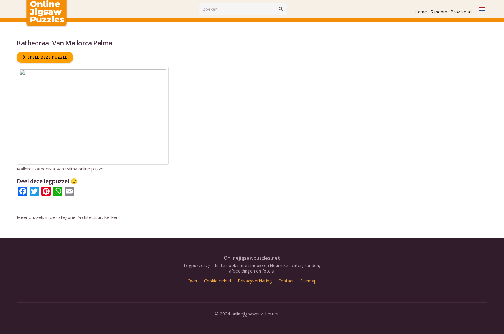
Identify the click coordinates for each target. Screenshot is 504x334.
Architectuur (90, 217)
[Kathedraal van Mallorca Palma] (93, 69)
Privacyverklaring (255, 281)
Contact (286, 281)
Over (193, 281)
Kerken (111, 217)
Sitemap (308, 281)
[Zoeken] (280, 9)
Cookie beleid (217, 281)
